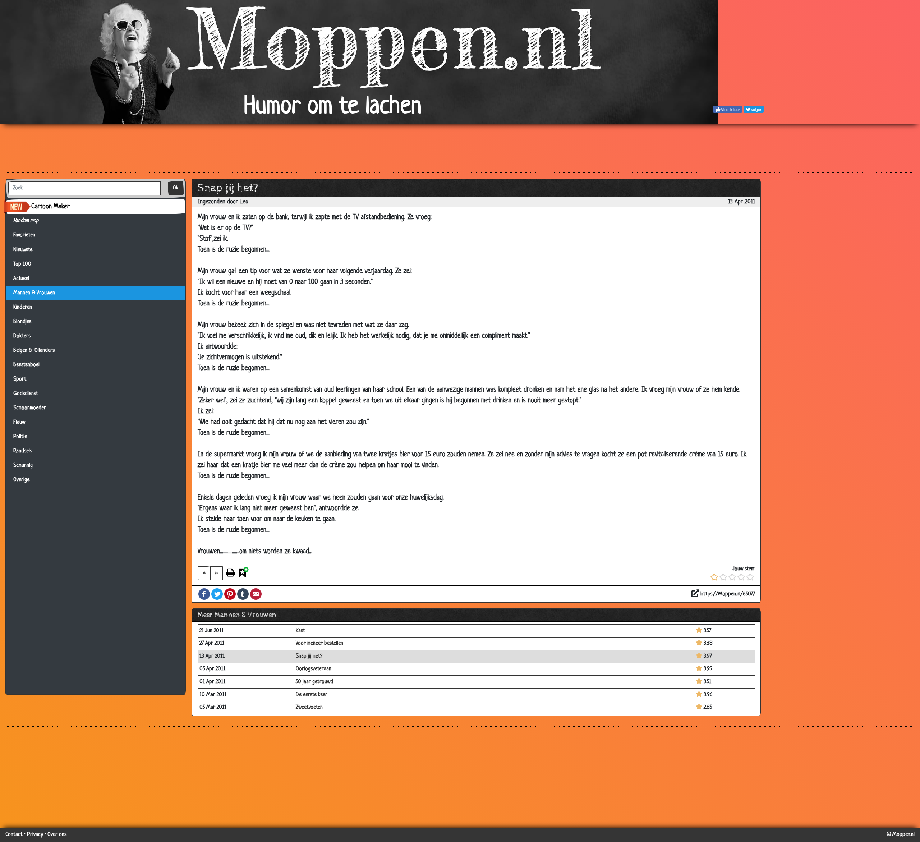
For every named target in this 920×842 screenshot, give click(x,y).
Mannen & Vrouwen (34, 293)
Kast (300, 631)
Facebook (204, 594)
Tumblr (243, 594)
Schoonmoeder (29, 408)
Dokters (22, 336)
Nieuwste (22, 250)
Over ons (56, 835)
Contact (14, 835)
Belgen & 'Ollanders (34, 351)
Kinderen (22, 307)
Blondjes (22, 322)
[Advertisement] (460, 148)
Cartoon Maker (50, 206)
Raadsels (22, 451)
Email (256, 594)
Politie (20, 437)
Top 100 (22, 264)
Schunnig (23, 466)
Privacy (35, 835)
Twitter (217, 594)
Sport (19, 379)
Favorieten (27, 235)
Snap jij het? (309, 656)
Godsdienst (25, 394)
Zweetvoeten (309, 707)
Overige (21, 480)
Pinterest (230, 594)
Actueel (21, 279)
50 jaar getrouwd (314, 682)
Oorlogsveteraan (313, 669)
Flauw (19, 422)
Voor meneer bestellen (319, 643)
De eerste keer (311, 695)
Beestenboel (26, 365)
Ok (176, 188)
